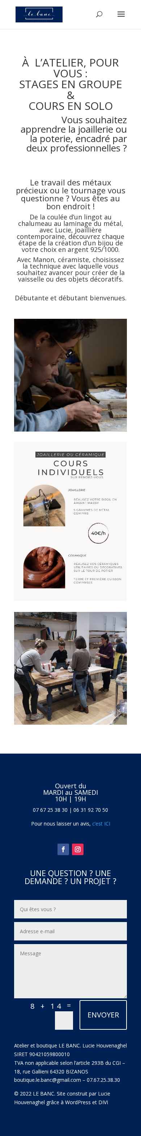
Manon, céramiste (61, 259)
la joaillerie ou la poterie (78, 134)
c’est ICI (100, 823)
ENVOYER (103, 1015)
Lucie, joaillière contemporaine (59, 233)
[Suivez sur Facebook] (63, 849)
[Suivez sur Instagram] (78, 849)
